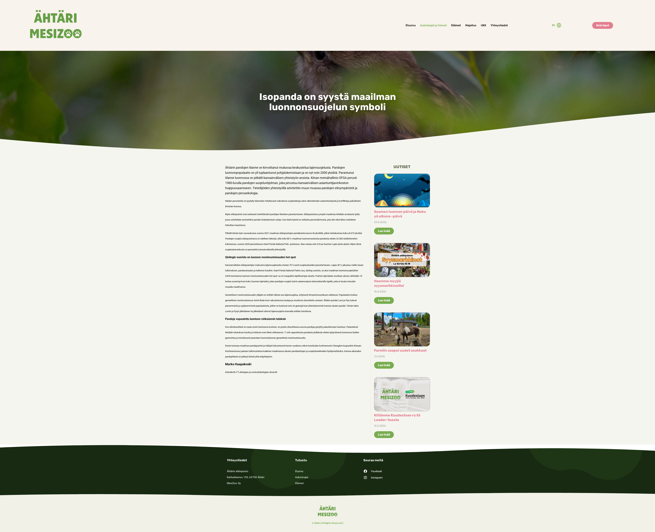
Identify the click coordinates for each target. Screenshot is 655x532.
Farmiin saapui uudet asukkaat (400, 350)
